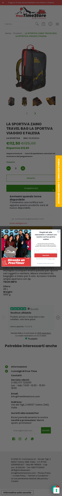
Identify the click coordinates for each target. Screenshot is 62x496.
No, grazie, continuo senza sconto (45, 263)
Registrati (45, 255)
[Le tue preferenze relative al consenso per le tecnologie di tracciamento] (56, 490)
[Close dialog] (58, 231)
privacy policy (51, 258)
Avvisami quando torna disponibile (58, 181)
